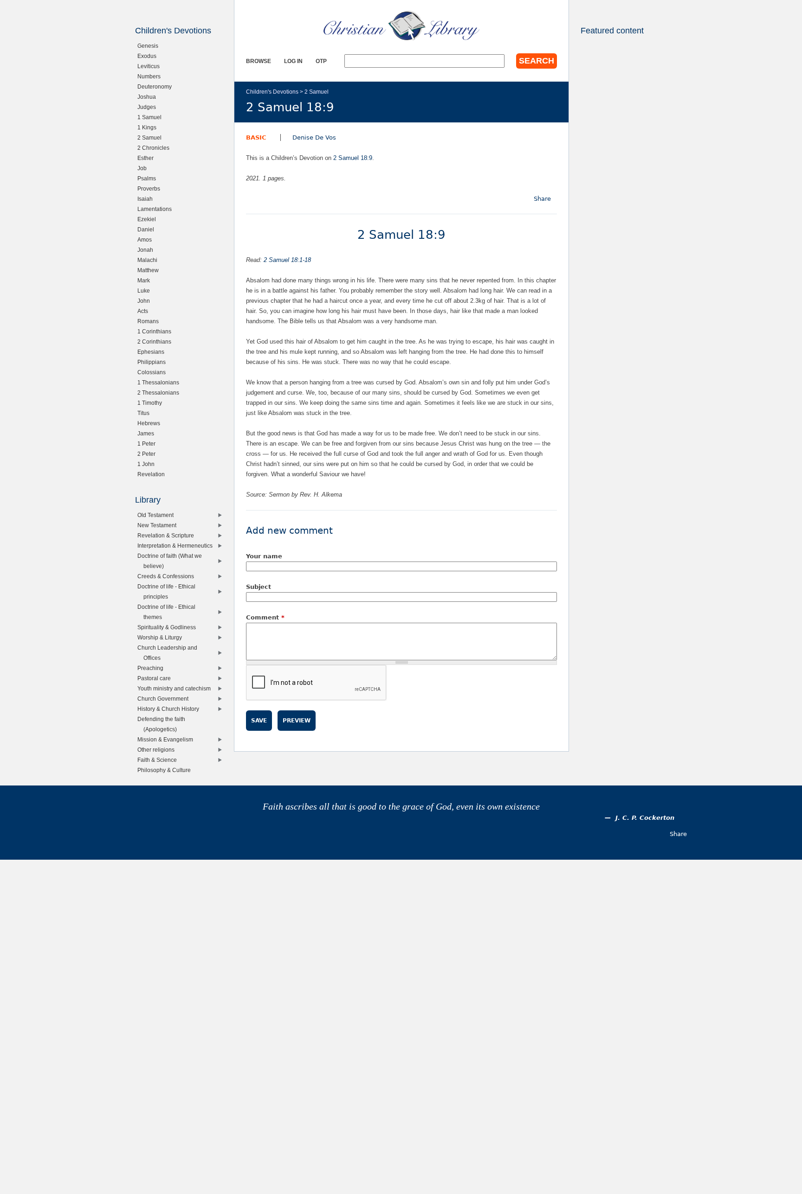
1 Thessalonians (160, 382)
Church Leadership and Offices (169, 653)
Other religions (158, 750)
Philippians (153, 362)
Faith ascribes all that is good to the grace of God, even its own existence (401, 806)
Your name (264, 556)
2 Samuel (316, 92)
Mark (145, 280)
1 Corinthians (156, 331)
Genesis (150, 46)
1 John (148, 464)
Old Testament (157, 515)
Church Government (165, 699)
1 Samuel (151, 117)
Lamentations (156, 209)
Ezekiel (148, 219)
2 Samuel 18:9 (352, 157)
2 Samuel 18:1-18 (287, 259)
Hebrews (151, 423)
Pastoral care (156, 678)
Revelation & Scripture (167, 535)
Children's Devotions (272, 92)
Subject (258, 586)
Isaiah (147, 199)
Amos (146, 239)
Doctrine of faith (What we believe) (171, 561)
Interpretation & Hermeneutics (177, 546)
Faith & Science (159, 760)
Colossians (153, 372)
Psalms (148, 178)
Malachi (149, 260)
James (148, 433)
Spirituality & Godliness (168, 627)
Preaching (152, 668)
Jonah (147, 250)
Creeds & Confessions (167, 576)
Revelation (153, 474)
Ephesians (153, 352)
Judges (148, 107)
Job (144, 168)
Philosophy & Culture (166, 770)
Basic (256, 137)
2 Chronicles (155, 148)
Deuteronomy (156, 86)
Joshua (148, 97)
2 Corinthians (156, 341)
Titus (145, 413)
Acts (145, 311)
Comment (265, 617)
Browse (258, 61)
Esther (147, 158)
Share (542, 198)
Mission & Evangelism (167, 739)
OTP (321, 61)
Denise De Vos (314, 137)
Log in (293, 61)
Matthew (150, 270)
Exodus (149, 56)
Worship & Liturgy (161, 637)
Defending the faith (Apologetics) (163, 724)
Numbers (151, 76)
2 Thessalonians (160, 392)
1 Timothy (151, 403)
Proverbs (151, 188)
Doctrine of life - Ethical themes (168, 612)
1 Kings (149, 127)
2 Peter (148, 454)
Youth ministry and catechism (176, 688)
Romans (150, 321)
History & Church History (170, 709)
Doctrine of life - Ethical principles (168, 591)
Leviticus (150, 66)
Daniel (148, 229)
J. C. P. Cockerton (644, 817)
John (145, 301)
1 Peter (148, 444)
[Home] (401, 25)
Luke (145, 290)
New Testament (159, 525)
